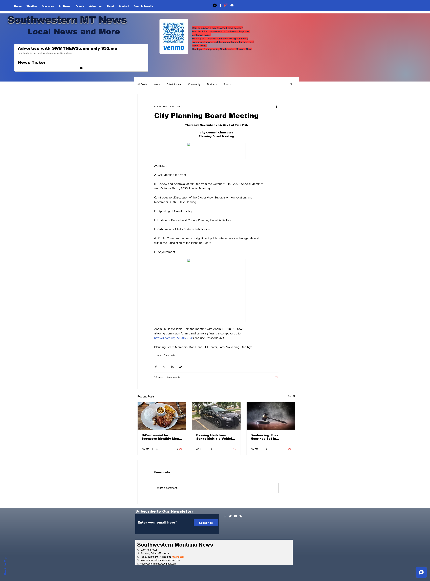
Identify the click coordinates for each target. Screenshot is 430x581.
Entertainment (173, 84)
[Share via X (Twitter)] (164, 366)
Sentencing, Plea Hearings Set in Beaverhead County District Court (267, 437)
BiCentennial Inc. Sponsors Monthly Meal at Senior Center (161, 437)
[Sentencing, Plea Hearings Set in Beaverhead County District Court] (271, 416)
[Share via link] (180, 366)
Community (194, 84)
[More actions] (276, 106)
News (157, 84)
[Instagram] (226, 5)
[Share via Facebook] (155, 366)
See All (291, 396)
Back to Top (5, 566)
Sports (227, 84)
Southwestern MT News (66, 19)
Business (212, 84)
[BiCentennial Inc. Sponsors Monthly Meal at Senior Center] (162, 416)
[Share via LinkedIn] (172, 366)
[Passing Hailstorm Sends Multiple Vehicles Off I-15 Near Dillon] (216, 416)
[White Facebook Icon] (225, 516)
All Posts (142, 84)
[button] (291, 84)
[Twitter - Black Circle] (215, 5)
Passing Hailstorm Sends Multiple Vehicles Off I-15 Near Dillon (216, 437)
